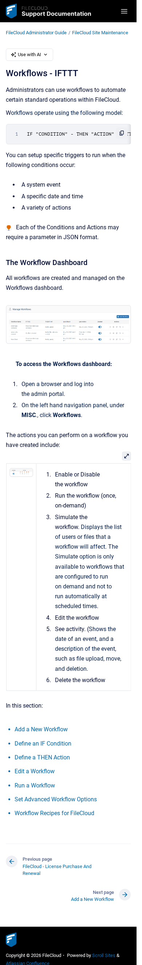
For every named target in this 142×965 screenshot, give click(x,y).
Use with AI (29, 54)
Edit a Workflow (35, 771)
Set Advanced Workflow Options (56, 799)
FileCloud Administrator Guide (36, 32)
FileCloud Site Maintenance (100, 32)
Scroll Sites (103, 955)
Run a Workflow (35, 785)
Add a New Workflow (41, 729)
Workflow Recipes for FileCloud (54, 813)
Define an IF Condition (43, 743)
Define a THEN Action (42, 757)
